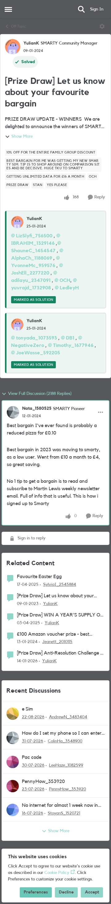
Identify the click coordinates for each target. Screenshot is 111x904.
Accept (92, 892)
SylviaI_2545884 (59, 584)
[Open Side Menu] (8, 9)
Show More (22, 136)
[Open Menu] (102, 26)
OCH (65, 280)
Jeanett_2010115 (57, 642)
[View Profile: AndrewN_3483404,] (12, 713)
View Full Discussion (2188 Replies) (40, 393)
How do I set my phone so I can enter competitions (61, 734)
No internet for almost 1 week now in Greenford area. (60, 806)
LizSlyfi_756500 (34, 235)
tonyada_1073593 (36, 337)
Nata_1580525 (36, 408)
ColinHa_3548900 (65, 741)
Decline (66, 892)
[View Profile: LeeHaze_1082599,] (12, 762)
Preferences (36, 892)
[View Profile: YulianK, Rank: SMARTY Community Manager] (12, 46)
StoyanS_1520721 (64, 813)
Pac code (31, 757)
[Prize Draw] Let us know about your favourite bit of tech (55, 596)
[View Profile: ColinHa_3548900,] (12, 738)
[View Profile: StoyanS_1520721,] (12, 810)
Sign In (96, 9)
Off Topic (18, 26)
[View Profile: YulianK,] (17, 222)
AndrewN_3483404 (68, 717)
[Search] (81, 9)
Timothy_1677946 (73, 345)
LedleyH (69, 287)
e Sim (27, 709)
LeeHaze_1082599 (66, 765)
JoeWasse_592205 (38, 352)
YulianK (31, 43)
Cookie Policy (56, 873)
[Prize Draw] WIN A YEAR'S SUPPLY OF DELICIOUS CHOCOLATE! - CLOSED (60, 615)
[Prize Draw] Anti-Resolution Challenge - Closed (59, 653)
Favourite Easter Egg (39, 576)
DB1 (70, 337)
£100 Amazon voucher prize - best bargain (53, 635)
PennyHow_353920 (43, 781)
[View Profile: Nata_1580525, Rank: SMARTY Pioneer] (13, 412)
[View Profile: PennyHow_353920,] (12, 786)
